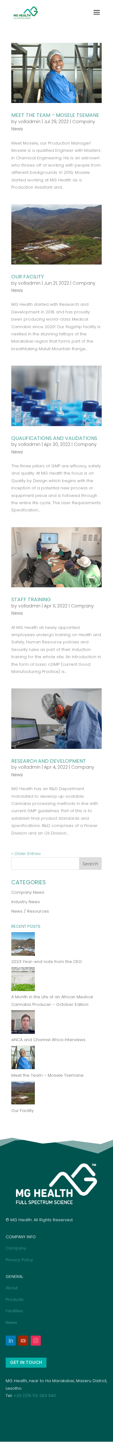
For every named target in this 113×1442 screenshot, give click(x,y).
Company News (27, 892)
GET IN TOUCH (26, 1362)
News (11, 1322)
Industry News (25, 902)
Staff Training (31, 599)
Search (90, 864)
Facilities (14, 1311)
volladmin (29, 121)
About (12, 1288)
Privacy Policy (19, 1260)
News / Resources (30, 911)
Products (15, 1299)
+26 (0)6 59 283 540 (34, 1396)
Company (16, 1248)
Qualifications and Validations (54, 438)
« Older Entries (26, 854)
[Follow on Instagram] (36, 1341)
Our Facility (27, 276)
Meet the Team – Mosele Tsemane (55, 115)
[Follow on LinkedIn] (11, 1341)
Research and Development (48, 761)
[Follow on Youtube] (23, 1341)
